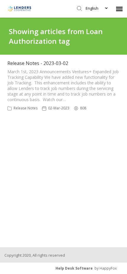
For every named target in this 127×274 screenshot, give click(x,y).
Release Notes (26, 108)
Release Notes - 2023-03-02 (37, 63)
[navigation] (119, 9)
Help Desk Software (74, 268)
